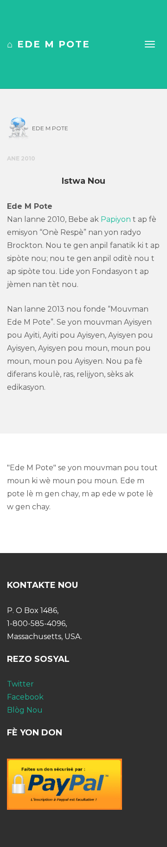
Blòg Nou (25, 710)
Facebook (25, 697)
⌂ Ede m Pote (48, 44)
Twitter (20, 684)
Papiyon (116, 219)
